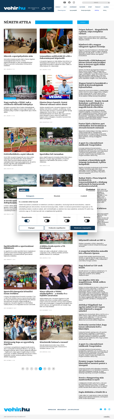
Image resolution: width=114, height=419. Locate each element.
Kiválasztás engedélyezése (57, 228)
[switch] (47, 220)
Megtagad (31, 228)
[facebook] (69, 2)
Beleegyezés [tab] (30, 196)
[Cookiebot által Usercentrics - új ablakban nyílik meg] (87, 190)
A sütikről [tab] (84, 196)
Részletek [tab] (57, 196)
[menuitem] (58, 7)
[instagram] (74, 2)
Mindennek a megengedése (82, 228)
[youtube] (64, 2)
